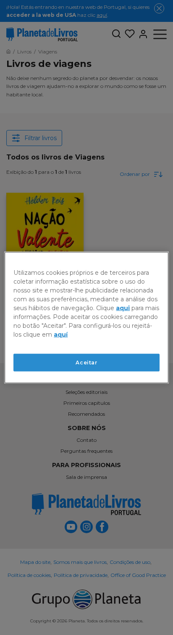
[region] (86, 317)
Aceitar (86, 362)
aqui (123, 307)
